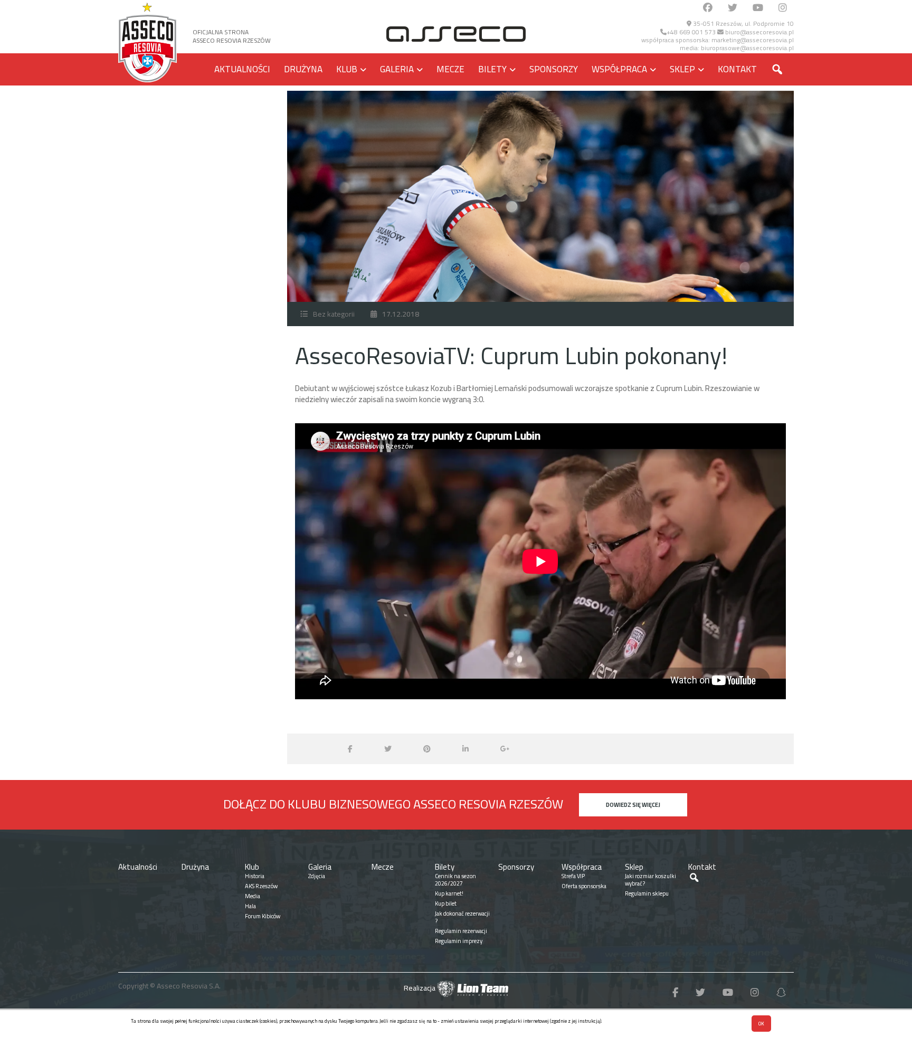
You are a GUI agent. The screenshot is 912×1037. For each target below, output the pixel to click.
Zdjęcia (316, 876)
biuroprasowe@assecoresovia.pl (747, 48)
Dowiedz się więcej (633, 805)
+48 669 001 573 (691, 32)
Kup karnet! (449, 893)
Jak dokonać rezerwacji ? (462, 917)
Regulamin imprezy (458, 941)
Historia (254, 876)
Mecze (450, 69)
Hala (250, 906)
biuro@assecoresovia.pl (759, 32)
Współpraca (619, 69)
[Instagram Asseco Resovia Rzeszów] (783, 8)
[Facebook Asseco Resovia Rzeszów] (707, 8)
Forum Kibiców (262, 916)
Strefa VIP (573, 876)
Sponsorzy (553, 69)
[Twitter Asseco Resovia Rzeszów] (732, 8)
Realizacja (420, 988)
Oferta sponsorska (584, 886)
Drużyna (303, 69)
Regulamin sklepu (647, 893)
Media (252, 896)
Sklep (682, 69)
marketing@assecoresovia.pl (752, 40)
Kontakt (737, 69)
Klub (346, 69)
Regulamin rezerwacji (461, 931)
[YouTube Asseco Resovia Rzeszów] (758, 8)
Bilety (492, 69)
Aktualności (242, 69)
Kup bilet (446, 903)
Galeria (397, 69)
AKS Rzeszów (261, 886)
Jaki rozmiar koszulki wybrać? (650, 879)
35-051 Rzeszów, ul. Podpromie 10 (742, 23)
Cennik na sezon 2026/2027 (455, 879)
